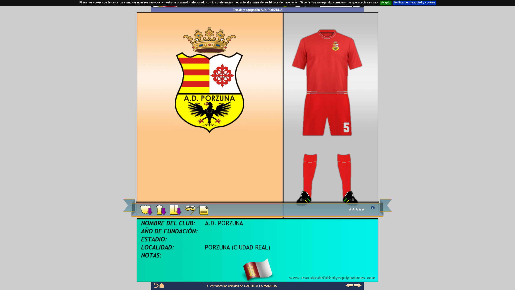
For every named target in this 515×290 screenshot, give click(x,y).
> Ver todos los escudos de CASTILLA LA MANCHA (241, 286)
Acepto (385, 3)
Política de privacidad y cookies (414, 3)
